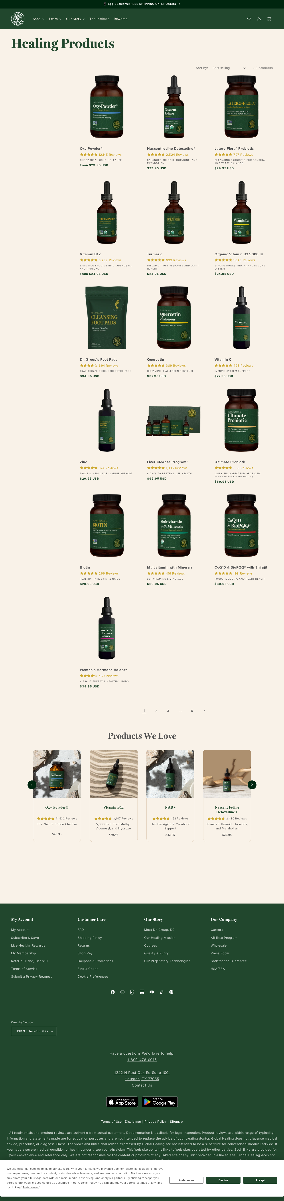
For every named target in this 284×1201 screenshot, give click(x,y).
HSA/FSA (218, 969)
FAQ (81, 929)
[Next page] (204, 711)
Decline (223, 1180)
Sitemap (176, 1121)
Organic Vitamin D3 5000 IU (239, 254)
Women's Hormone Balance (104, 670)
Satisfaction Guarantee (229, 961)
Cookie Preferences (93, 976)
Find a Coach (88, 969)
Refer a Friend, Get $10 (29, 961)
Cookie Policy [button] (87, 1182)
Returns (84, 945)
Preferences (186, 1180)
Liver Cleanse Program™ (167, 462)
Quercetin (155, 359)
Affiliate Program (224, 937)
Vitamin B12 (90, 254)
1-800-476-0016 (142, 1059)
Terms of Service (24, 969)
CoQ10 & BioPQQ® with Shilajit (241, 567)
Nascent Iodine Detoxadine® (171, 148)
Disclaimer (133, 1121)
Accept (260, 1180)
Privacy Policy (155, 1121)
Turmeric (154, 254)
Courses (150, 945)
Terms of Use (111, 1121)
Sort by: (202, 68)
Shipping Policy (90, 937)
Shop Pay (85, 953)
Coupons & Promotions (95, 961)
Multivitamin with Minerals (170, 567)
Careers (217, 929)
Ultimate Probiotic (230, 462)
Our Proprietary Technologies (167, 961)
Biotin (85, 567)
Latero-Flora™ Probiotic (234, 148)
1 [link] (144, 710)
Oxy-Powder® (91, 148)
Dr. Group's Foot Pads (99, 359)
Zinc (83, 462)
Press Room (220, 953)
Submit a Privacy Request (31, 976)
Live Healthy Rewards (28, 945)
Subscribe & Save (25, 937)
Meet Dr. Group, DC (159, 929)
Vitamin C (223, 359)
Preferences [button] (31, 1187)
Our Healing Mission (159, 937)
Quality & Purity (156, 953)
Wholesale (219, 945)
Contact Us (142, 1085)
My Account (20, 929)
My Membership (23, 953)
